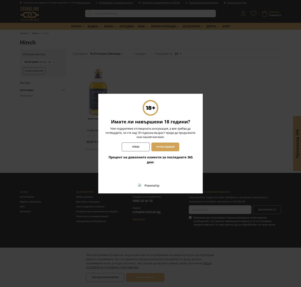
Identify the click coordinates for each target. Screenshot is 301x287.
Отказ (135, 146)
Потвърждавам (165, 146)
